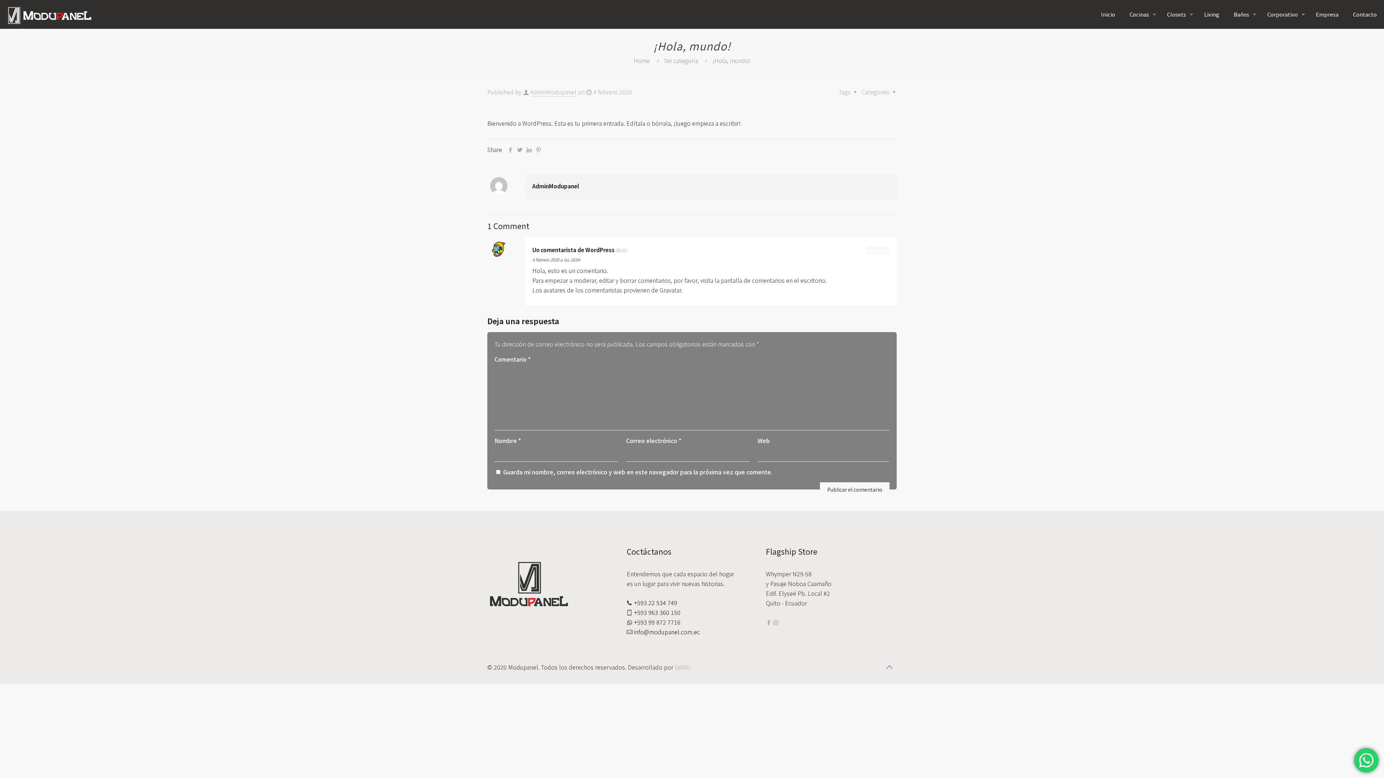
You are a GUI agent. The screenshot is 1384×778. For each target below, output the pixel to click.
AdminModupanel (553, 92)
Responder (878, 250)
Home (642, 60)
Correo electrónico (654, 440)
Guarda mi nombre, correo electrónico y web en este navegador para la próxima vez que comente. (637, 472)
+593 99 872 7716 (657, 622)
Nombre (507, 440)
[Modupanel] (49, 14)
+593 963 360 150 (657, 612)
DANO (683, 667)
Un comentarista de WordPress (573, 250)
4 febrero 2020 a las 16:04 (556, 259)
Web (764, 440)
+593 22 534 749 (655, 602)
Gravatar (670, 290)
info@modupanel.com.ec (667, 631)
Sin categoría (681, 60)
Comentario (512, 359)
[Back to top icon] (889, 666)
